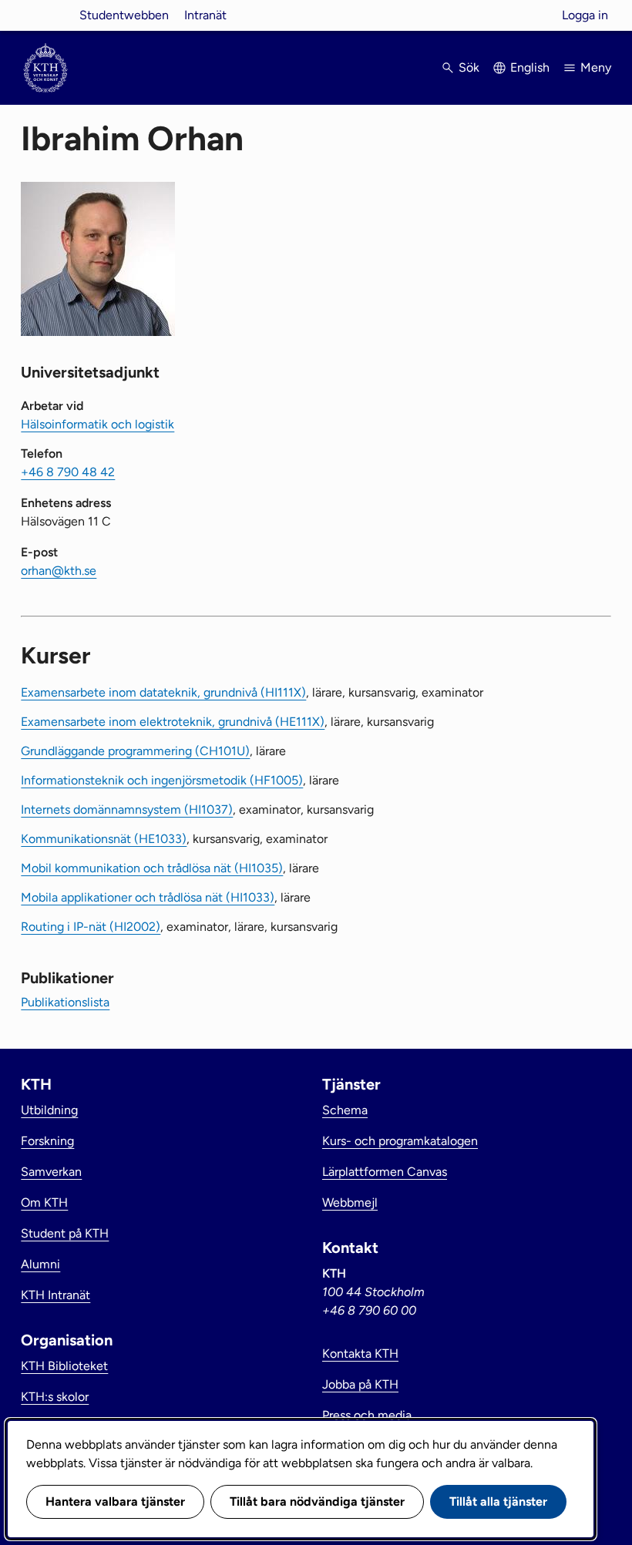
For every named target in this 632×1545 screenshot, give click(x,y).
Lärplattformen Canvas (384, 1171)
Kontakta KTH (360, 1353)
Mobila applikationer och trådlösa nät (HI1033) (147, 897)
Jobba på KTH (360, 1384)
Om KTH (44, 1202)
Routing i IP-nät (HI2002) (90, 926)
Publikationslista (65, 1002)
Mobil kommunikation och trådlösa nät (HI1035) (152, 868)
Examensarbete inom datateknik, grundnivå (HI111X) (163, 692)
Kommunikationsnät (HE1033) (104, 838)
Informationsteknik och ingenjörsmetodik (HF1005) (162, 780)
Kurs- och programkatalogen (400, 1141)
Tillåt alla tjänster (498, 1501)
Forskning (47, 1141)
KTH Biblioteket (64, 1366)
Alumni (40, 1264)
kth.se (45, 15)
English (530, 67)
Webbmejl (350, 1202)
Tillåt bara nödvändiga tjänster (317, 1501)
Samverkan (51, 1171)
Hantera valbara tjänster (115, 1501)
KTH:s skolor (55, 1396)
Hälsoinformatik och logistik (97, 424)
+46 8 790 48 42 (68, 472)
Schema (345, 1110)
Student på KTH (65, 1233)
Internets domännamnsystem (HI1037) (127, 809)
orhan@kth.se (58, 570)
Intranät (205, 15)
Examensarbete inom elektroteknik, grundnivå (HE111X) (172, 721)
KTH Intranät (55, 1295)
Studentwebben (124, 15)
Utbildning (49, 1110)
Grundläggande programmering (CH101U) (135, 751)
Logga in (585, 15)
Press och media (367, 1415)
